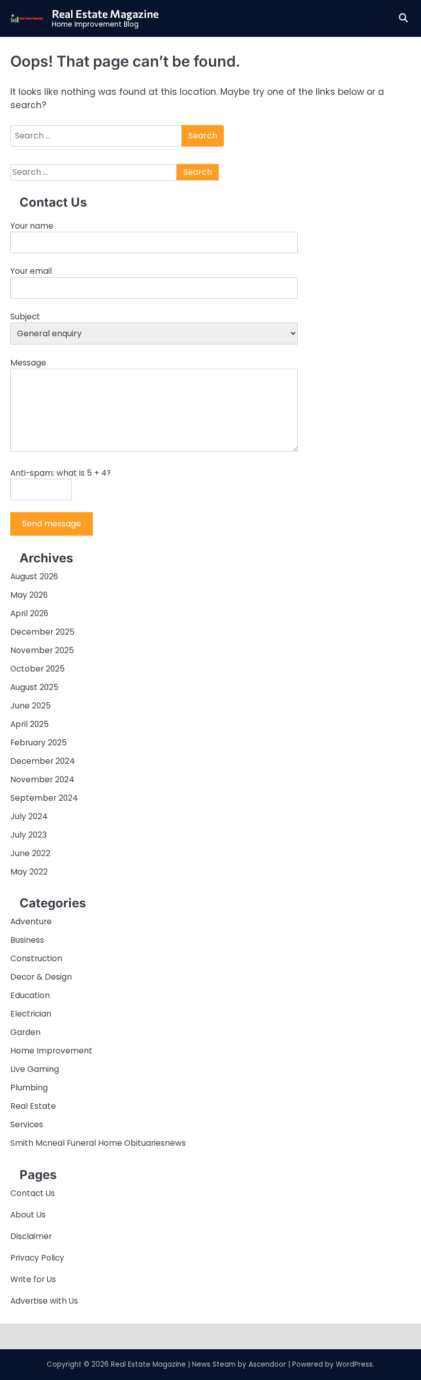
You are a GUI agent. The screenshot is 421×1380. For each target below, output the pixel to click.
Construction (36, 958)
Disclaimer (31, 1236)
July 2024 (29, 816)
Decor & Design (41, 976)
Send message (51, 524)
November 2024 (42, 779)
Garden (25, 1032)
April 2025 (29, 724)
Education (30, 995)
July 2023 (28, 834)
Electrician (30, 1013)
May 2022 (29, 871)
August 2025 (34, 687)
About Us (28, 1214)
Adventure (31, 921)
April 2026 (29, 613)
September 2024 (44, 798)
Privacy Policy (37, 1257)
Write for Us (33, 1279)
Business (27, 940)
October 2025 (37, 668)
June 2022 (30, 853)
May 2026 (29, 595)
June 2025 (30, 705)
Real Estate (33, 1106)
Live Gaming (34, 1069)
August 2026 (34, 576)
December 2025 (42, 631)
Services (26, 1124)
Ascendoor (267, 1364)
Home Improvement (51, 1050)
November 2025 (42, 650)
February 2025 (38, 742)
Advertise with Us (44, 1300)
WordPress (354, 1364)
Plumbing (29, 1087)
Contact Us (32, 1193)
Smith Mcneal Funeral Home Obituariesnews (98, 1143)
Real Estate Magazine (105, 13)
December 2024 (42, 761)
